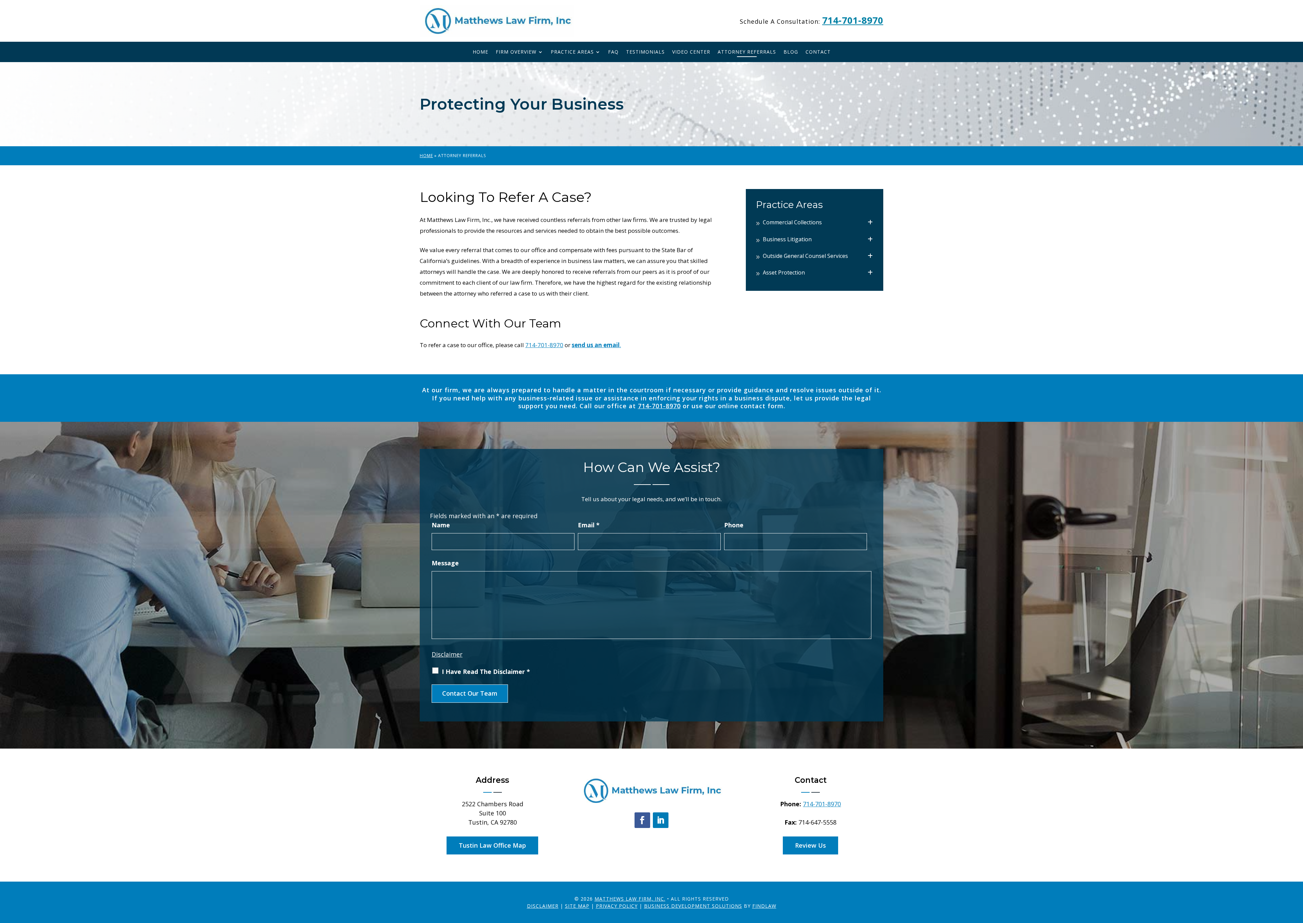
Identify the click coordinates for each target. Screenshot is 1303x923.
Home (480, 52)
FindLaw (764, 906)
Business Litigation (787, 239)
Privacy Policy (617, 906)
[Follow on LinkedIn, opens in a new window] (660, 820)
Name (441, 525)
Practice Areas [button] (572, 52)
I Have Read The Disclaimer (486, 671)
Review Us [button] (810, 845)
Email (589, 525)
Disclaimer (447, 654)
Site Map (577, 906)
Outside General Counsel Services (805, 256)
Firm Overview (516, 52)
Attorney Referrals (747, 52)
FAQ (613, 52)
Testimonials (645, 52)
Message (445, 563)
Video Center (691, 52)
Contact (818, 52)
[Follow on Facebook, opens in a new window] (642, 820)
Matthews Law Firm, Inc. (629, 899)
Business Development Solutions (693, 906)
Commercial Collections (792, 222)
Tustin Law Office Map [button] (492, 845)
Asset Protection (784, 272)
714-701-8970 (852, 20)
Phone (733, 525)
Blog (790, 52)
